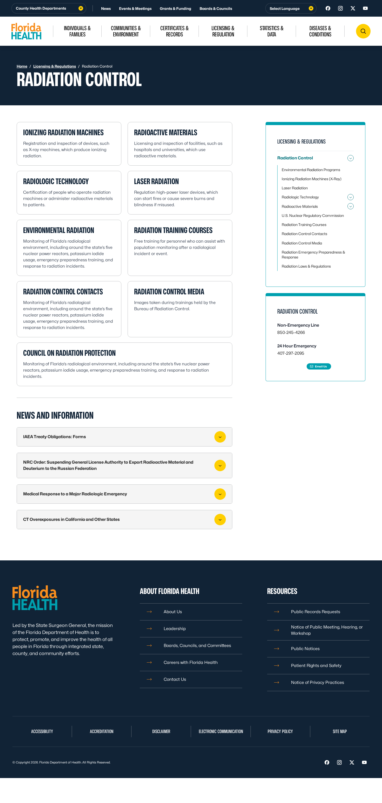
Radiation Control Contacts (63, 291)
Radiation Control (295, 158)
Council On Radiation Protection (69, 353)
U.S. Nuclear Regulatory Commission (313, 215)
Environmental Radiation (58, 230)
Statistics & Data (272, 31)
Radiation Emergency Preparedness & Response (313, 254)
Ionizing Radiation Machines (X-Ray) (311, 179)
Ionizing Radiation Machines (63, 132)
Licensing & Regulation (223, 31)
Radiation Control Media (169, 291)
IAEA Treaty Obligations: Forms (54, 436)
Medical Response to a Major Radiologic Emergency (75, 493)
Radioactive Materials (165, 132)
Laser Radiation (156, 181)
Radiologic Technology (56, 181)
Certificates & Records (174, 31)
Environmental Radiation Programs (311, 169)
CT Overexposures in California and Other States (71, 519)
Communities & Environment (126, 31)
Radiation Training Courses (173, 230)
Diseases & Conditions (320, 31)
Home (22, 66)
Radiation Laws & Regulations (306, 266)
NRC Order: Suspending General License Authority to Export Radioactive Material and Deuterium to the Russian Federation (108, 465)
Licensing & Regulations (54, 66)
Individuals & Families (77, 31)
